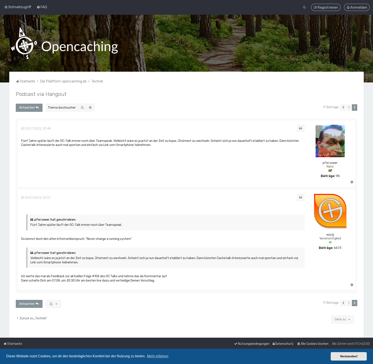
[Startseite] (64, 43)
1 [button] (348, 107)
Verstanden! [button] (349, 356)
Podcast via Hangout (41, 94)
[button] (343, 107)
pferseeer (330, 163)
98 (338, 176)
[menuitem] (42, 7)
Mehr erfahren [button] (157, 356)
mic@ (330, 235)
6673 (337, 248)
